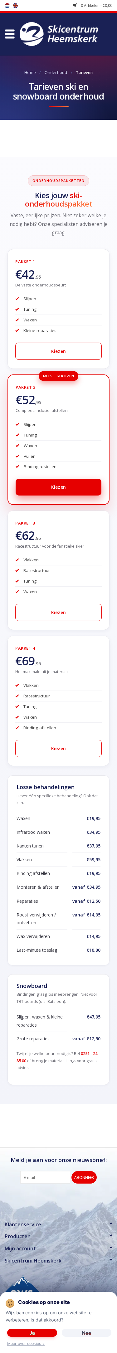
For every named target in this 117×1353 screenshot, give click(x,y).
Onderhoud (56, 72)
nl (7, 5)
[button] (9, 34)
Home (30, 72)
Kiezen (58, 351)
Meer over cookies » (26, 1343)
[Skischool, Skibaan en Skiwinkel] (68, 33)
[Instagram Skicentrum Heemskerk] (70, 1196)
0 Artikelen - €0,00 (96, 5)
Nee (86, 1333)
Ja (32, 1333)
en (15, 5)
